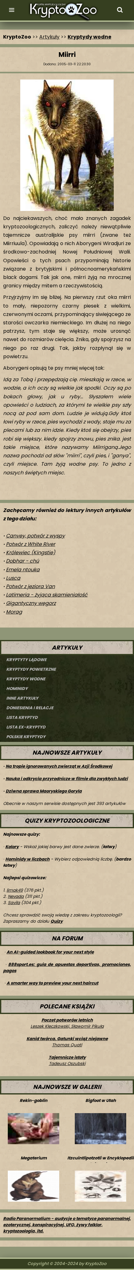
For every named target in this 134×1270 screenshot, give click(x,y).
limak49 (15, 890)
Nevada (16, 896)
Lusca (13, 578)
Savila (14, 903)
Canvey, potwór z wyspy (35, 535)
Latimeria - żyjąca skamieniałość (47, 594)
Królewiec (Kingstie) (30, 552)
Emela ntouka (23, 569)
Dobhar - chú (22, 560)
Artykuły (49, 36)
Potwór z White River (30, 544)
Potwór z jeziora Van (30, 586)
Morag (14, 611)
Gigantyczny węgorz (31, 603)
